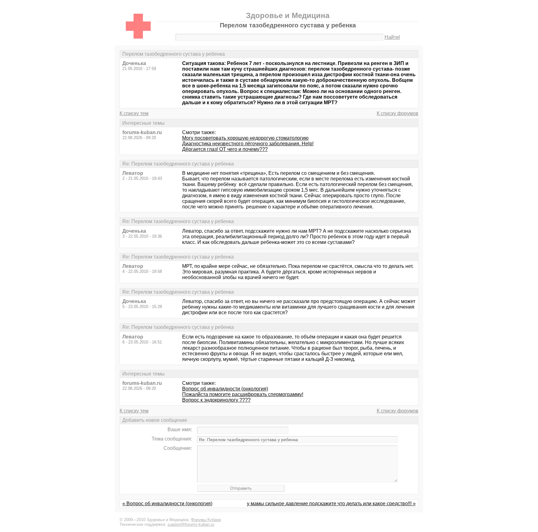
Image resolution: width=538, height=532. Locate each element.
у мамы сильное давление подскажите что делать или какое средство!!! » (331, 503)
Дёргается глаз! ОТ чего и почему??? (225, 149)
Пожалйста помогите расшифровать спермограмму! (242, 394)
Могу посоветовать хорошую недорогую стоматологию (245, 138)
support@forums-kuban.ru (191, 524)
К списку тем (134, 113)
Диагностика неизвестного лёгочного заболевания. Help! (248, 143)
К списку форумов (397, 113)
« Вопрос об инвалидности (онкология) (167, 503)
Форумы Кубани (206, 519)
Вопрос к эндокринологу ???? (216, 400)
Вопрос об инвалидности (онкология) (225, 388)
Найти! (392, 37)
